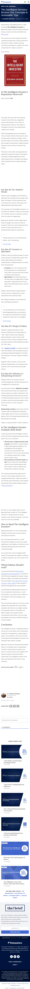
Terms (6, 988)
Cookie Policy (13, 988)
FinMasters (13, 983)
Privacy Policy (21, 988)
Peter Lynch (4, 34)
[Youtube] (18, 957)
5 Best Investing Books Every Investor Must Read (13, 834)
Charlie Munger (7, 244)
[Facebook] (11, 957)
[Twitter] (15, 957)
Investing (12, 6)
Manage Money (15, 895)
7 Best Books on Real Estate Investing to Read (13, 761)
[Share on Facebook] (10, 706)
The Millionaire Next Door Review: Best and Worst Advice (14, 883)
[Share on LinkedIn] (17, 706)
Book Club (4, 6)
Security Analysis (7, 485)
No (22, 667)
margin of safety (10, 348)
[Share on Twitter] (14, 706)
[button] (28, 2)
